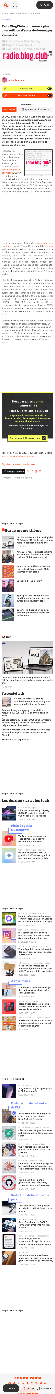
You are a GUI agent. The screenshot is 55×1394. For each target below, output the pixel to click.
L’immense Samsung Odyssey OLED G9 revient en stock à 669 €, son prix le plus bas (34, 813)
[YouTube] (9, 1383)
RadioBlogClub (24, 477)
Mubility (49, 246)
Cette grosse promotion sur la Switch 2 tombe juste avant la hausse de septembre (34, 1006)
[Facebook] (27, 1383)
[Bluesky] (41, 1383)
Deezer (7, 477)
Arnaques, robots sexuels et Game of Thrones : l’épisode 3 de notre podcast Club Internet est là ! (34, 554)
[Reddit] (32, 1383)
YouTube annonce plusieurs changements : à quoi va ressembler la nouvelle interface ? (32, 839)
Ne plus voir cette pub (13, 523)
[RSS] (36, 1383)
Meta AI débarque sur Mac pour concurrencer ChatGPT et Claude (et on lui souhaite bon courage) (35, 919)
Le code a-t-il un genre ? (29, 580)
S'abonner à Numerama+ (25, 438)
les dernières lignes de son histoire (11, 169)
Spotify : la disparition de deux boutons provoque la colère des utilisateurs (33, 613)
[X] (18, 1383)
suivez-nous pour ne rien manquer (18, 456)
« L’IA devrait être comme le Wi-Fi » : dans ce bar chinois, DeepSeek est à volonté (34, 1116)
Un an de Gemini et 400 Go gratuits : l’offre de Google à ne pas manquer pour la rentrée (34, 855)
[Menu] (15, 5)
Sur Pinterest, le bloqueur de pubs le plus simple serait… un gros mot (34, 1149)
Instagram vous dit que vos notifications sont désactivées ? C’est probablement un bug (34, 935)
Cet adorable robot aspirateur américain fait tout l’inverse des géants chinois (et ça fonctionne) (35, 1258)
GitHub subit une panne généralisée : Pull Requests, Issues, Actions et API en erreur (34, 1182)
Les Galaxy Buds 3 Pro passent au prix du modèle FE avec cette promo (35, 1208)
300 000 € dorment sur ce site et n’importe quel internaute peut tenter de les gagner (35, 1023)
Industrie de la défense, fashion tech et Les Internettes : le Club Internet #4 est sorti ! (33, 569)
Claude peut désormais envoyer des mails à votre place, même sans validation (34, 990)
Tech (7, 19)
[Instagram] (23, 1383)
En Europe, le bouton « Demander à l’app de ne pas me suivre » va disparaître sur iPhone (34, 1241)
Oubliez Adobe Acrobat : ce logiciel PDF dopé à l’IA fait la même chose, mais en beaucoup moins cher (35, 540)
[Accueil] (6, 5)
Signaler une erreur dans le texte (18, 464)
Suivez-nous (9, 109)
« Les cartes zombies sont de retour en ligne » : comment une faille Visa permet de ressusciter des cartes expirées (35, 968)
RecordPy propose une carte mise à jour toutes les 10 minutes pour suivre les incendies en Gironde (26, 732)
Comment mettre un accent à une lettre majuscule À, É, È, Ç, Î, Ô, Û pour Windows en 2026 (25, 713)
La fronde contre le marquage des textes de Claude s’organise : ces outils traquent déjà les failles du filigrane (35, 1166)
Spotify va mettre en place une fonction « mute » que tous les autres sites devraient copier (33, 598)
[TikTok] (14, 1383)
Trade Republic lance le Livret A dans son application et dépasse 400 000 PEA (35, 952)
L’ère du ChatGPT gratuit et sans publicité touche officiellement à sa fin (35, 1133)
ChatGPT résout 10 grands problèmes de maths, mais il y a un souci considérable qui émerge (32, 701)
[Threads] (45, 1383)
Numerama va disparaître (15, 739)
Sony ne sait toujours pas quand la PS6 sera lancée (35, 1089)
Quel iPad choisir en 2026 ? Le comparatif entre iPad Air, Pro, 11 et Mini (35, 1225)
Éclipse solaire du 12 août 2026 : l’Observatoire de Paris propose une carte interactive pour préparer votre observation (26, 722)
